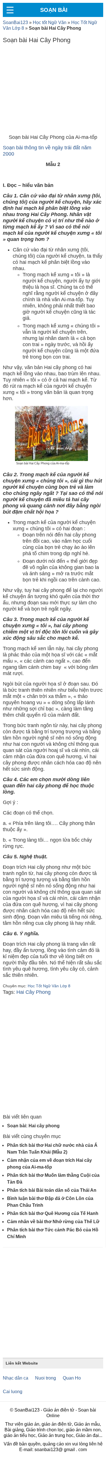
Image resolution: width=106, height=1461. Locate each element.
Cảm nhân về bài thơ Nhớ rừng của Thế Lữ (53, 1221)
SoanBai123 (15, 22)
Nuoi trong (45, 1378)
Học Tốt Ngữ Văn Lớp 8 (49, 986)
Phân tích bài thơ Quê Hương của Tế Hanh (52, 1213)
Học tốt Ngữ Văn (49, 22)
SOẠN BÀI (54, 10)
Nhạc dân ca (15, 1378)
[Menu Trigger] (10, 10)
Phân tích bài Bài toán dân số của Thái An (51, 1190)
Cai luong (12, 1391)
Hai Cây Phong (33, 992)
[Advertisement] (53, 90)
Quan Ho (72, 1378)
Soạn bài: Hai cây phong (33, 1125)
